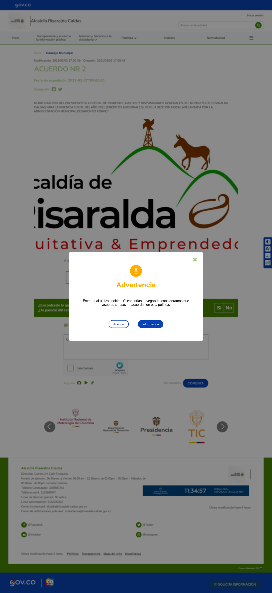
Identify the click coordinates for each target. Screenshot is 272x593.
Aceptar (118, 324)
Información (150, 324)
